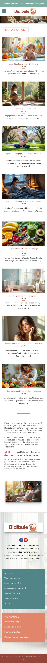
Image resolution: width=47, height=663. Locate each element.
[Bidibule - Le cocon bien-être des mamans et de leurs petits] (25, 11)
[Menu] (4, 11)
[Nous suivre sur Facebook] (21, 540)
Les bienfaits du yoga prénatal (24, 109)
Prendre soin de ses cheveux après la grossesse (23, 343)
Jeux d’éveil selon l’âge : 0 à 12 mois (23, 64)
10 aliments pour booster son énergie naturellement (23, 250)
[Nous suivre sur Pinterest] (26, 540)
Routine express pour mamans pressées (23, 296)
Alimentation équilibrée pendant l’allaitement (23, 391)
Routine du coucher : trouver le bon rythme (23, 201)
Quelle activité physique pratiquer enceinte (23, 153)
